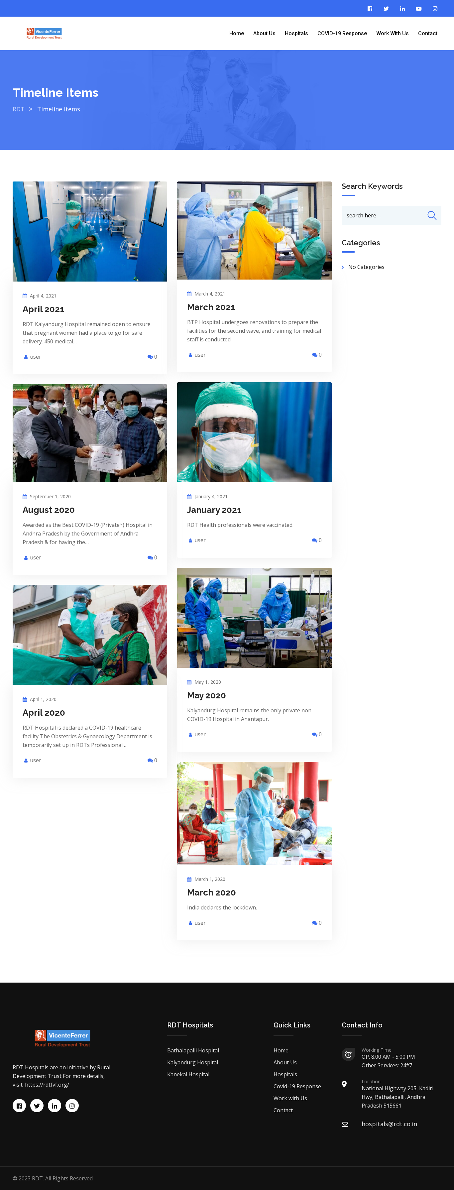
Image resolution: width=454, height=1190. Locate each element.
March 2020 (211, 892)
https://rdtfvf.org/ (47, 1084)
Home (236, 33)
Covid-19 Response (297, 1086)
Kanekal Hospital (188, 1074)
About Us (264, 33)
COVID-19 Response (342, 33)
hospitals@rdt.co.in (389, 1124)
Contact (427, 33)
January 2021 (214, 510)
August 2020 (49, 510)
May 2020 (206, 695)
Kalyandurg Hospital (192, 1062)
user (35, 356)
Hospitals (296, 33)
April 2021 (43, 309)
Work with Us (392, 33)
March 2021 (211, 307)
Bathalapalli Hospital (193, 1050)
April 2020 (44, 713)
